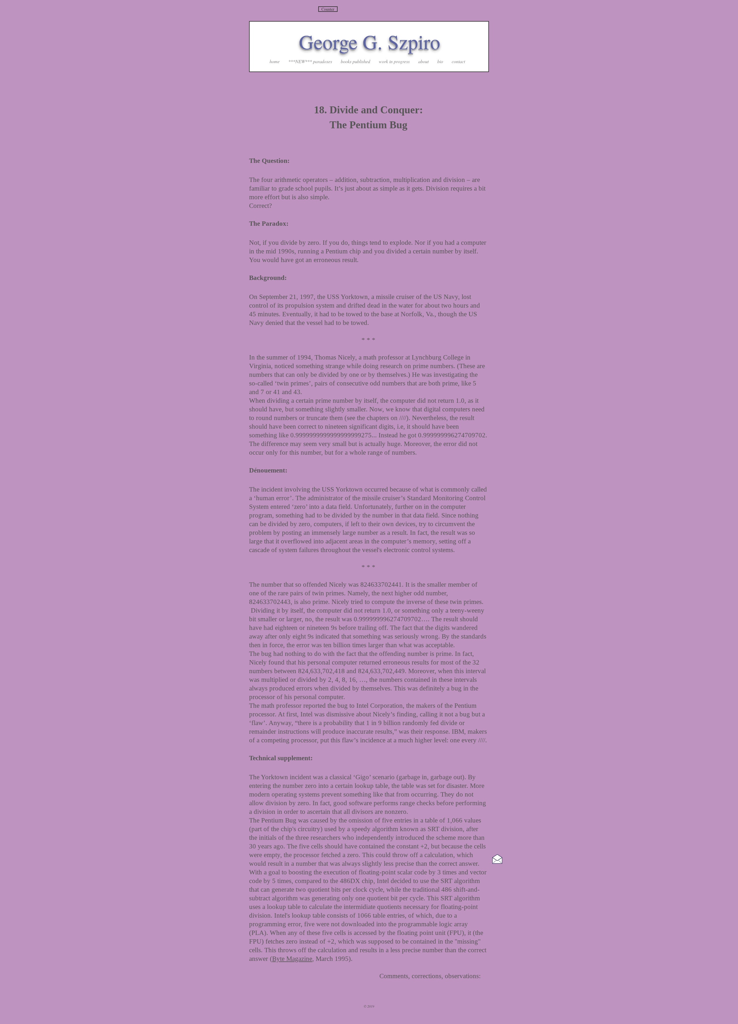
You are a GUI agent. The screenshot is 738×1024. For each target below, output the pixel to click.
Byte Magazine (292, 958)
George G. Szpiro (369, 41)
